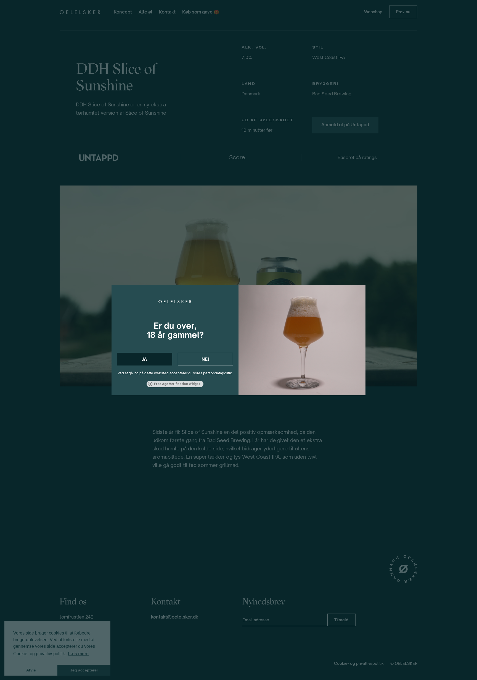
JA (144, 359)
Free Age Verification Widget (177, 384)
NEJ (205, 359)
